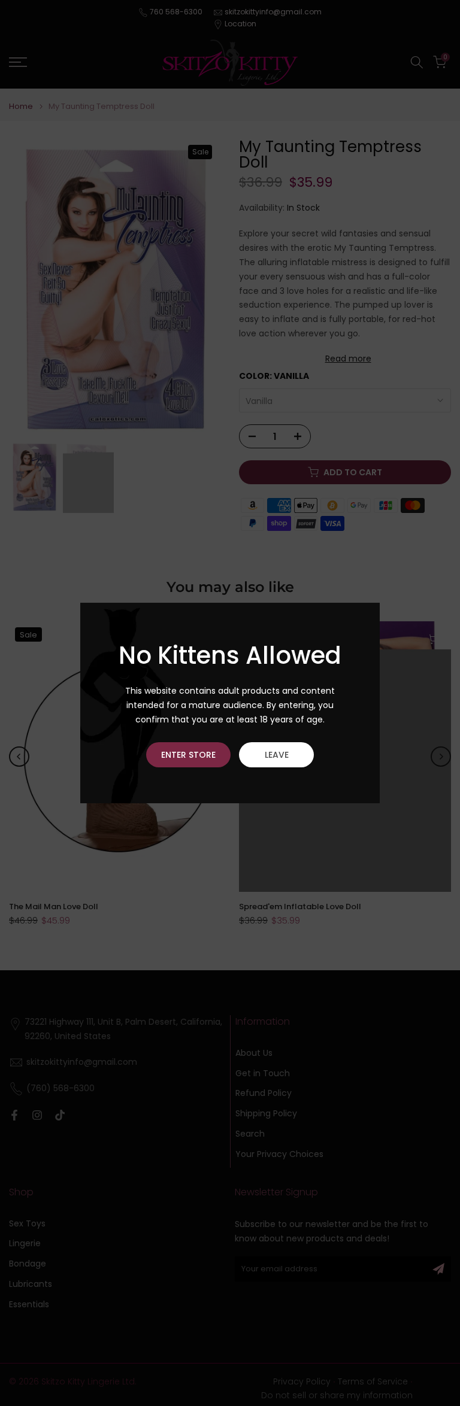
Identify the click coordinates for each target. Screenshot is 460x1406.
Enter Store (188, 755)
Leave (277, 755)
